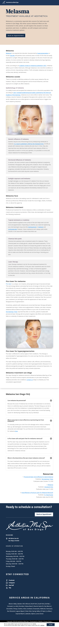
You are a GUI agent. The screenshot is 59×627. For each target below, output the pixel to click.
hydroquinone (32, 227)
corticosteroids (12, 229)
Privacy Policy (47, 621)
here (16, 431)
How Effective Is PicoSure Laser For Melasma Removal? (37, 492)
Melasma (8, 53)
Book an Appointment (16, 35)
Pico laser (8, 284)
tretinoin (40, 227)
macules (12, 55)
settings (42, 625)
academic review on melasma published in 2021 (32, 65)
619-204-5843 (9, 535)
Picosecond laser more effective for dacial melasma (38, 477)
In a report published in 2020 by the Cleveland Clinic (29, 144)
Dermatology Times (11, 312)
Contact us (30, 380)
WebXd (40, 621)
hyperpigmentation (42, 53)
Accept (50, 624)
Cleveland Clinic (48, 487)
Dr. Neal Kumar (48, 495)
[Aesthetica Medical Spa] (12, 2)
